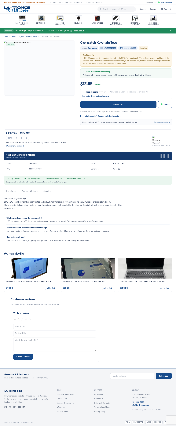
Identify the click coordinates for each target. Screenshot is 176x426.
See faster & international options (95, 96)
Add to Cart (118, 104)
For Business (150, 2)
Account (153, 9)
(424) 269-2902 (166, 2)
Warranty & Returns (30, 191)
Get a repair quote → (162, 122)
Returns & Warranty (102, 403)
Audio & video (62, 411)
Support (143, 9)
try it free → (79, 30)
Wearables (61, 407)
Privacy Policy (99, 411)
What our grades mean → (15, 146)
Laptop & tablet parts (65, 394)
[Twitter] (10, 407)
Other (13, 37)
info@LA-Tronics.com (140, 405)
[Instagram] (14, 407)
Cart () (168, 9)
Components (62, 399)
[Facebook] (5, 407)
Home (6, 37)
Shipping (47, 191)
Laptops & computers (65, 403)
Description (11, 191)
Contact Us (98, 399)
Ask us (167, 104)
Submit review (23, 356)
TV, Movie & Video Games (27, 37)
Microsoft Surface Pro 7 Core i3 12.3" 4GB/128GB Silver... (85, 281)
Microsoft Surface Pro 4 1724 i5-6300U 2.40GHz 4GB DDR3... (30, 281)
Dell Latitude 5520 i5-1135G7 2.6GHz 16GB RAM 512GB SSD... (143, 281)
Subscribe (163, 376)
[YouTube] (19, 407)
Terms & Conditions (101, 407)
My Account (98, 394)
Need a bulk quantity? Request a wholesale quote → (100, 116)
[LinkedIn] (24, 407)
